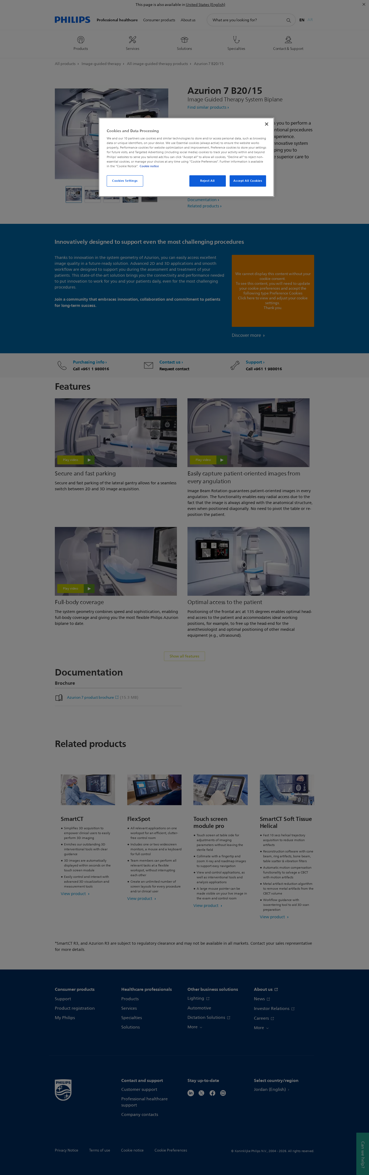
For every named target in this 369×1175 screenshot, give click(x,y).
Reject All (207, 180)
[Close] (267, 124)
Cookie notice (149, 166)
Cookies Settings (125, 180)
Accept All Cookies (247, 180)
